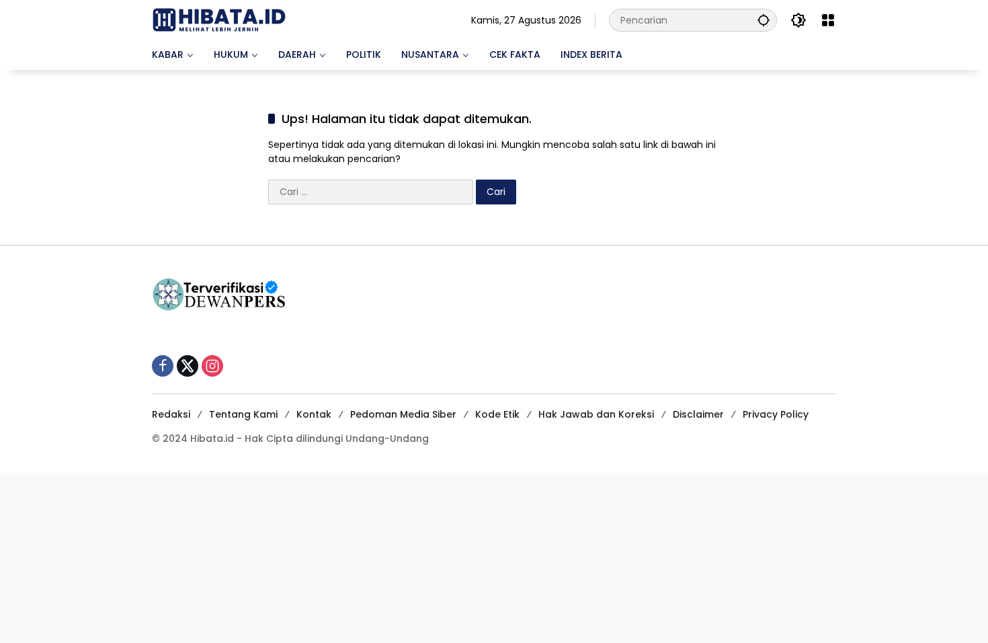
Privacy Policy (776, 414)
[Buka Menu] (828, 20)
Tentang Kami (243, 414)
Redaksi (171, 414)
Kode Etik (497, 414)
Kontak (313, 414)
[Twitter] (187, 366)
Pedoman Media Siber (403, 414)
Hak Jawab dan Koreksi (596, 414)
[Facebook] (162, 366)
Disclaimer (698, 414)
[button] (763, 20)
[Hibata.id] (219, 19)
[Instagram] (212, 366)
